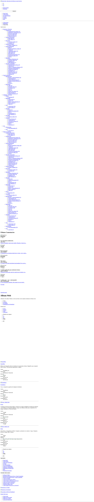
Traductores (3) (11, 221)
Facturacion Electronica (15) (14, 54)
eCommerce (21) (11, 87)
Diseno (7, 96)
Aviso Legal (5, 496)
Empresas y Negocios (7, 29)
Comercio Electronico (10, 37)
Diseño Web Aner (4, 494)
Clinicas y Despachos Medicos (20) (15, 158)
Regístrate (5, 8)
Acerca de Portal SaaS (7, 499)
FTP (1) (9, 123)
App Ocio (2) (11, 130)
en (3, 4)
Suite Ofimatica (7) (12, 114)
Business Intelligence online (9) (14, 48)
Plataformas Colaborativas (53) (14, 32)
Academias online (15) (12, 169)
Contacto (5, 18)
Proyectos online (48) (12, 33)
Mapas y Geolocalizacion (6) (14, 188)
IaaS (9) (9, 202)
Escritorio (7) (10, 219)
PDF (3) (10, 181)
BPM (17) (10, 144)
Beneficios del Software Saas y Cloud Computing (13, 476)
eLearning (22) (11, 170)
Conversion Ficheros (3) (13, 121)
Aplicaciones (5, 14)
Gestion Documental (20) (13, 111)
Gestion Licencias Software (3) (14, 81)
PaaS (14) (10, 90)
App (4, 125)
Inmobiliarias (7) (11, 70)
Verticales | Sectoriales (10, 63)
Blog (4, 19)
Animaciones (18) (11, 106)
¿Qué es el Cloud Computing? (9, 481)
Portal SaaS (5, 13)
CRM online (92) (11, 149)
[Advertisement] (24, 289)
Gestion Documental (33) (13, 180)
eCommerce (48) (11, 207)
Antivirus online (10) (12, 116)
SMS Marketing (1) (12, 62)
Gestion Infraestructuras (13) (14, 199)
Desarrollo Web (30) (12, 206)
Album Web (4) (11, 99)
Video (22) (10, 190)
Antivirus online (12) (12, 195)
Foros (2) (10, 208)
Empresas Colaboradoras (8, 467)
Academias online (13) (12, 41)
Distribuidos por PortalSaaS (8, 304)
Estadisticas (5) (11, 61)
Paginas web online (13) (13, 91)
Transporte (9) (11, 74)
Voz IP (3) (10, 203)
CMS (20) (10, 85)
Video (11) (10, 104)
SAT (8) (9, 56)
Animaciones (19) (11, 223)
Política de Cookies (7, 498)
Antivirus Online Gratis (8, 484)
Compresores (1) (11, 120)
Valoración (5, 312)
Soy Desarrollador (6, 15)
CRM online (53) (11, 52)
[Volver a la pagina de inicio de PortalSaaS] (11, 1)
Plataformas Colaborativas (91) (14, 138)
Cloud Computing (6, 75)
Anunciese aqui (4, 292)
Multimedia (5, 23)
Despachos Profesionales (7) (14, 68)
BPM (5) (10, 47)
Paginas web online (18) (13, 211)
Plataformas (8, 84)
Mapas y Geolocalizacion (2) (14, 101)
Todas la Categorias (7, 131)
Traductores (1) (11, 124)
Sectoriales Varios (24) (12, 162)
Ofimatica (8, 108)
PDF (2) (10, 112)
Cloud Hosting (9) (12, 78)
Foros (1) (10, 89)
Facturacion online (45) (13, 152)
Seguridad (8, 115)
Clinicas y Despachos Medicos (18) (15, 67)
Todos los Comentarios (7, 462)
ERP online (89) (11, 150)
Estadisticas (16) (11, 175)
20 (3, 316)
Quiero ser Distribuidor (7, 466)
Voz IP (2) (10, 83)
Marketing (8, 58)
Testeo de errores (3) (12, 36)
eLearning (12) (11, 43)
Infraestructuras (9, 76)
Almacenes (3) (11, 66)
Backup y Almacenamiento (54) (14, 77)
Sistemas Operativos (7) (13, 213)
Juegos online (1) (11, 107)
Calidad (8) (10, 49)
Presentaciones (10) (12, 182)
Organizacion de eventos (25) (14, 137)
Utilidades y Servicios (7, 94)
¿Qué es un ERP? (6, 478)
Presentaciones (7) (12, 113)
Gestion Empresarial (10, 46)
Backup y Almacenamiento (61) (14, 197)
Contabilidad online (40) (13, 147)
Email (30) (10, 178)
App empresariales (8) (12, 128)
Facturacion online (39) (13, 55)
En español (5, 303)
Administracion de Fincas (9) (14, 64)
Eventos (4, 16)
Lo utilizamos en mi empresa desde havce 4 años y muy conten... (14, 253)
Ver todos (2, 284)
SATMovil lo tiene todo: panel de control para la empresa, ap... (13, 272)
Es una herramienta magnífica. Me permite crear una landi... (13, 282)
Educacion (8, 40)
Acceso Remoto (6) (12, 119)
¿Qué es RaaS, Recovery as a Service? (11, 485)
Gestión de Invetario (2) (13, 69)
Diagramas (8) (11, 97)
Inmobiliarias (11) (11, 161)
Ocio (7, 105)
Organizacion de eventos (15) (14, 31)
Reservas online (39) (12, 140)
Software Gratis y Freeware (8, 483)
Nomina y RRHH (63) (12, 167)
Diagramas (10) (11, 192)
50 (3, 317)
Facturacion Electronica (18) (14, 151)
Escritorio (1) (10, 122)
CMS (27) (10, 205)
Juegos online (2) (11, 225)
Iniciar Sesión (6, 7)
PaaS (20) (10, 210)
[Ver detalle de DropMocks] (3, 382)
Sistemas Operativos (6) (13, 93)
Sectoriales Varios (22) (12, 71)
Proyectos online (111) (12, 139)
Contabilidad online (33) (13, 51)
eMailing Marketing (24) (13, 59)
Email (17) (10, 109)
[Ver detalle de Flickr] (5, 426)
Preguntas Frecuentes (7, 470)
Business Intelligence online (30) (14, 145)
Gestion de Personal (10, 44)
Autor (4, 311)
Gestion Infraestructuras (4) (13, 79)
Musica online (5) (11, 102)
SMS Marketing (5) (12, 176)
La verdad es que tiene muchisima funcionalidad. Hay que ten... (13, 263)
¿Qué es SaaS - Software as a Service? (11, 480)
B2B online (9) (11, 38)
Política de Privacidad (7, 497)
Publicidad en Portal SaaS (8, 468)
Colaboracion (8, 30)
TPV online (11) (11, 39)
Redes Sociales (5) (12, 92)
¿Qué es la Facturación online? (9, 479)
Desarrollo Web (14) (12, 86)
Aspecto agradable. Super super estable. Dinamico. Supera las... (13, 243)
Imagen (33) (10, 100)
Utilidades (8, 117)
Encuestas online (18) (12, 60)
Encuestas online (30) (12, 174)
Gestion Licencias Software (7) (14, 200)
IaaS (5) (9, 82)
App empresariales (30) (13, 227)
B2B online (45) (11, 134)
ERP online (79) (11, 53)
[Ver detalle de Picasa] (5, 402)
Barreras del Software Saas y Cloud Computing (12, 477)
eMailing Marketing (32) (13, 173)
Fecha (4, 308)
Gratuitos (5, 302)
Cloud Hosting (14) (12, 198)
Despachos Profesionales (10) (14, 159)
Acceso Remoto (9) (12, 215)
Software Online (6, 475)
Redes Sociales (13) (12, 212)
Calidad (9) (10, 146)
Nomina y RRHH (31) (12, 45)
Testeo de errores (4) (12, 142)
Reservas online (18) (12, 34)
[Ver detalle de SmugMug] (3, 361)
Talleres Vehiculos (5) (12, 72)
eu (3, 5)
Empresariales (8, 127)
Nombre (4, 309)
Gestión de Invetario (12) (13, 160)
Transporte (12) (11, 165)
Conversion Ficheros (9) (13, 218)
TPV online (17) (11, 135)
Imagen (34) (10, 187)
